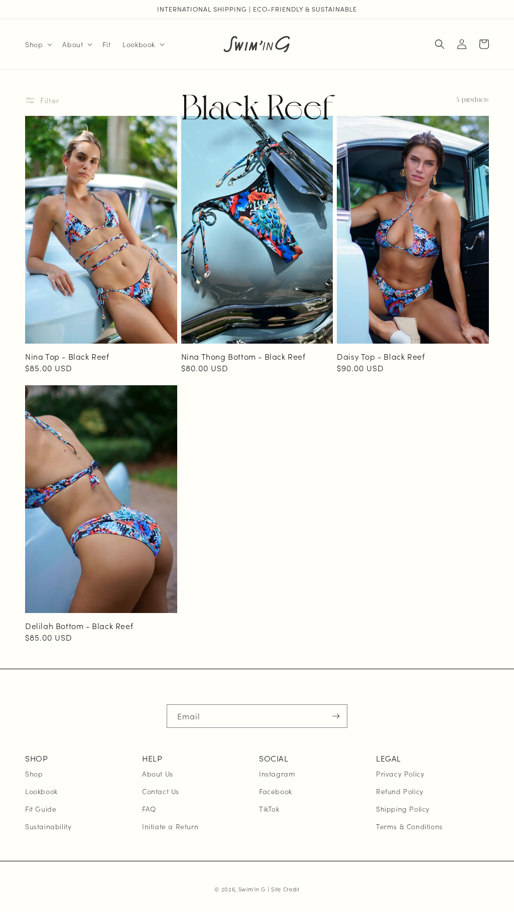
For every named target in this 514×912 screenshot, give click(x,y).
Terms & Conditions (409, 826)
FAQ (149, 809)
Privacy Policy (400, 774)
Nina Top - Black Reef (67, 356)
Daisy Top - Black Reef (381, 356)
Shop (34, 774)
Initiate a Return (170, 826)
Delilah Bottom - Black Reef (79, 626)
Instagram (277, 774)
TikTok (269, 809)
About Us (157, 774)
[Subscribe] (336, 716)
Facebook (275, 791)
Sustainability (48, 826)
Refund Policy (400, 791)
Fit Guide (40, 809)
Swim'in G (252, 889)
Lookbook (41, 791)
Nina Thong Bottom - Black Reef (243, 356)
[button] (37, 44)
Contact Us (160, 791)
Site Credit (285, 889)
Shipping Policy (403, 809)
